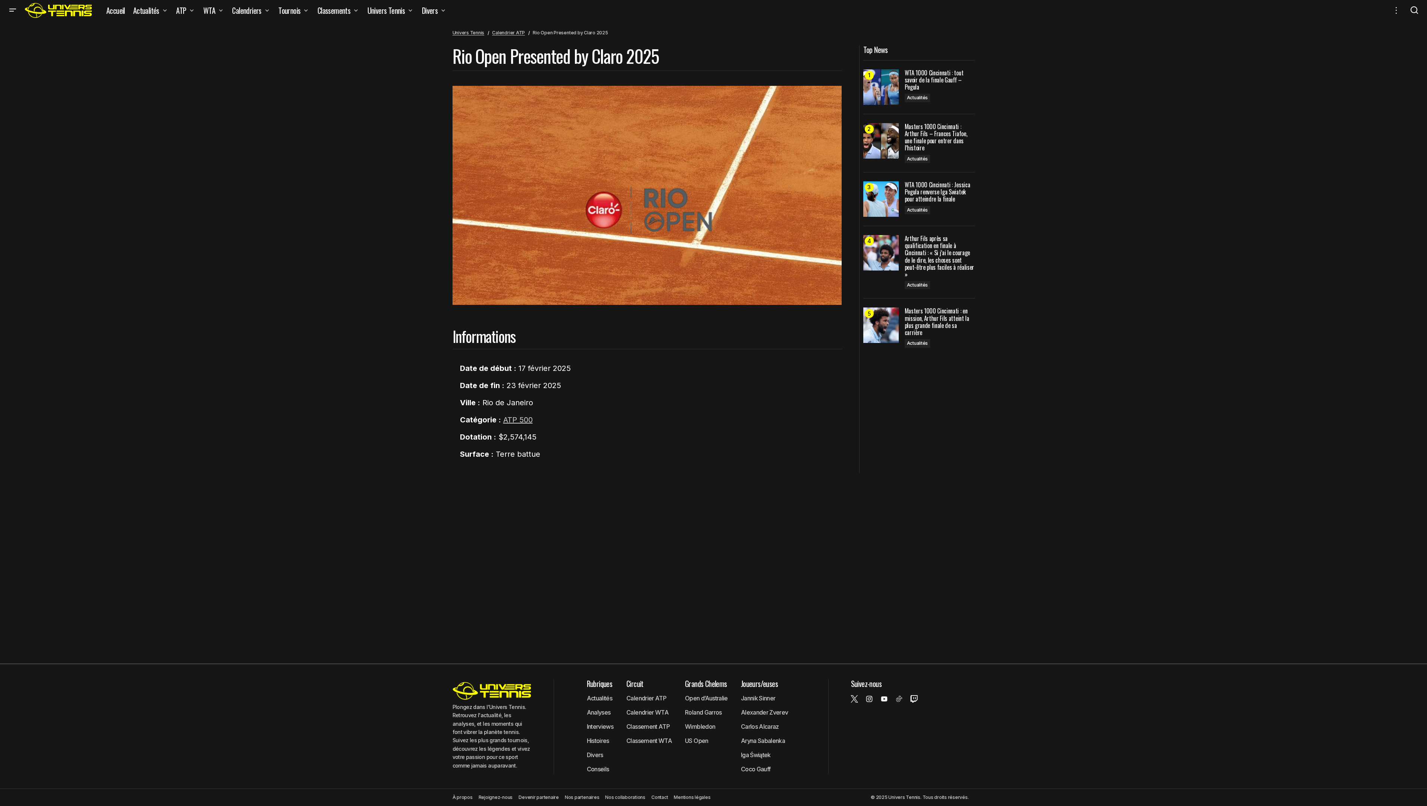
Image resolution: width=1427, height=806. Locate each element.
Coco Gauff (756, 769)
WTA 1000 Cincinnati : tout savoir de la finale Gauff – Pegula (934, 80)
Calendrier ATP (508, 32)
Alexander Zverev (764, 712)
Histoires (598, 740)
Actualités (917, 97)
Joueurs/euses (759, 683)
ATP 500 (518, 419)
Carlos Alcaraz (760, 726)
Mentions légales (692, 797)
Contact (659, 797)
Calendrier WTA (647, 712)
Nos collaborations (625, 797)
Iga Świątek (756, 755)
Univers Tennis (469, 32)
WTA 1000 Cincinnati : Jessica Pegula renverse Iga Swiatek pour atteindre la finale (937, 192)
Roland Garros (703, 712)
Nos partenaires (582, 797)
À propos (463, 797)
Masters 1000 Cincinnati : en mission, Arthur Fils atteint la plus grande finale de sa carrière (937, 321)
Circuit (635, 683)
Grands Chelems (706, 683)
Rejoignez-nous (496, 797)
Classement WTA (649, 740)
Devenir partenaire (539, 797)
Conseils (598, 769)
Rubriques (600, 683)
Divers (595, 755)
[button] (13, 10)
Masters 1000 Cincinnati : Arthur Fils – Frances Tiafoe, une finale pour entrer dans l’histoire (936, 137)
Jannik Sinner (758, 698)
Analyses (599, 712)
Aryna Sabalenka (763, 740)
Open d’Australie (706, 698)
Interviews (600, 726)
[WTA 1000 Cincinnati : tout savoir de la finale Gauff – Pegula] (881, 87)
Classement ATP (648, 726)
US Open (696, 740)
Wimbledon (700, 726)
